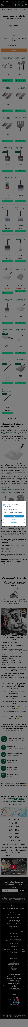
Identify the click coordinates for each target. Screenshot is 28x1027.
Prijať (14, 516)
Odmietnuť (14, 522)
